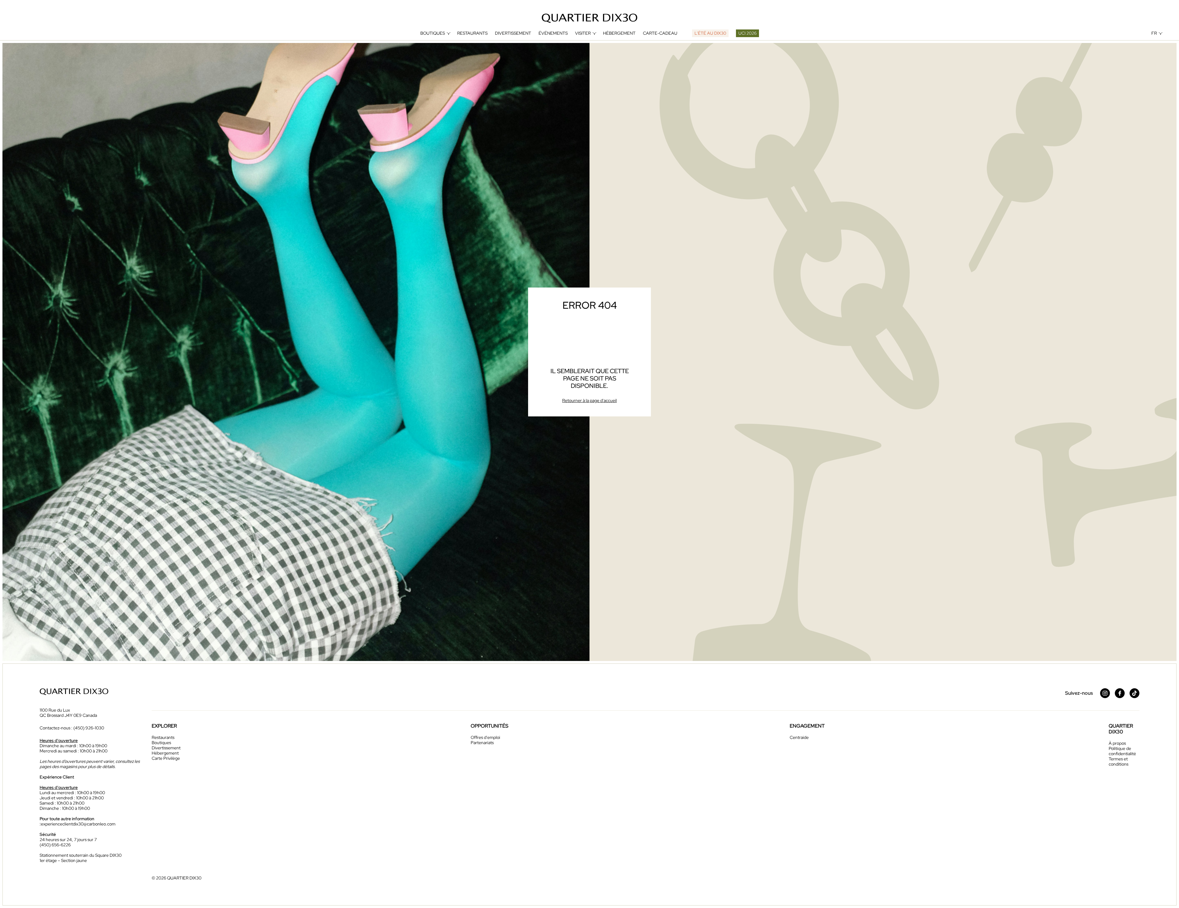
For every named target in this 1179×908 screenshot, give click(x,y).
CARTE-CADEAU (660, 33)
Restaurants (472, 33)
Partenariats (482, 742)
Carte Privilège (166, 758)
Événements (553, 33)
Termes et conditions (1118, 761)
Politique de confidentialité (1122, 751)
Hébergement (619, 33)
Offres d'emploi (485, 737)
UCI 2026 (747, 33)
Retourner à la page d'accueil (589, 400)
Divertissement (513, 33)
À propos (1117, 743)
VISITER (583, 33)
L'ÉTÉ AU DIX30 (710, 33)
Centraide (799, 737)
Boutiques (432, 33)
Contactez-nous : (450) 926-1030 (72, 728)
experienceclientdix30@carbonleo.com (78, 824)
